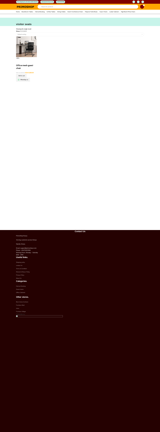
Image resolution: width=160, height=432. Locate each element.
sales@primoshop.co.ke (47, 1)
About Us (18, 278)
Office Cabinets (20, 292)
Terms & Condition (21, 268)
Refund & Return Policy (23, 272)
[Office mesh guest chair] (26, 46)
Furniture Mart (20, 305)
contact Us (19, 265)
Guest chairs (20, 289)
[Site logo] (26, 6)
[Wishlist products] (142, 2)
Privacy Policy (20, 275)
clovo (17, 308)
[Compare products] (134, 2)
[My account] (138, 2)
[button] (21, 76)
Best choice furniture (22, 302)
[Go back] (18, 20)
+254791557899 (60, 1)
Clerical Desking (21, 286)
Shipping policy (20, 262)
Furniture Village (21, 311)
